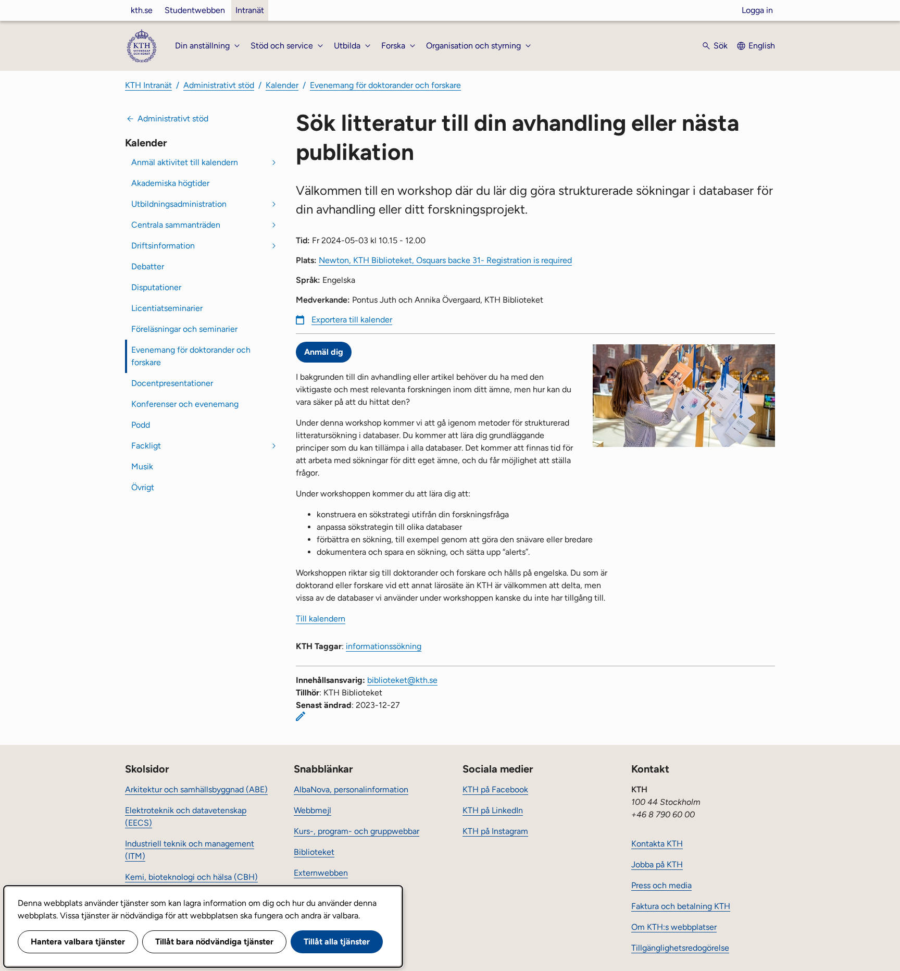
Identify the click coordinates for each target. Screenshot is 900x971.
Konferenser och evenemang (185, 404)
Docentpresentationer (172, 383)
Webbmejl (312, 810)
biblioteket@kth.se (402, 680)
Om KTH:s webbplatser (674, 927)
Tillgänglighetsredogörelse (680, 948)
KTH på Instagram (495, 831)
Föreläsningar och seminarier (184, 329)
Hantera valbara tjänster (78, 942)
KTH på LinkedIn (493, 810)
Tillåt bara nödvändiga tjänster (214, 942)
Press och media (661, 885)
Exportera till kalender (351, 320)
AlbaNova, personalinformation (351, 789)
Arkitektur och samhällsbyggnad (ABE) (196, 789)
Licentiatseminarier (167, 308)
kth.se (142, 10)
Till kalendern (320, 619)
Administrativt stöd (218, 85)
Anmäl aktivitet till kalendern (184, 162)
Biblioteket (314, 852)
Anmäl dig (323, 352)
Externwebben (321, 873)
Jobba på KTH (657, 864)
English (761, 46)
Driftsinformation (163, 246)
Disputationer (156, 287)
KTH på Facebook (495, 789)
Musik (142, 466)
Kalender (282, 85)
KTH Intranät (148, 85)
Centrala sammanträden (175, 225)
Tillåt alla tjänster (337, 942)
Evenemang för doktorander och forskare (385, 85)
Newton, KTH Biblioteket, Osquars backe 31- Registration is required (445, 260)
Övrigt (142, 487)
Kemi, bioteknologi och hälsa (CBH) (191, 877)
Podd (140, 425)
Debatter (147, 266)
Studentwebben (195, 10)
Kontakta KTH (657, 844)
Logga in (757, 10)
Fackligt (146, 446)
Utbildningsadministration (179, 204)
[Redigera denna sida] (300, 716)
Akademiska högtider (170, 183)
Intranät (249, 10)
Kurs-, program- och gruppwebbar (356, 831)
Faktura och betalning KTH (680, 906)
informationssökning (383, 646)
